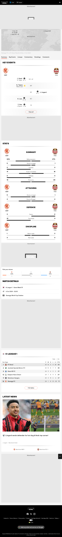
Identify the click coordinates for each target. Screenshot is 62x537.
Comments (46, 57)
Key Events (12, 57)
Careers (28, 518)
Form (54, 359)
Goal (10, 533)
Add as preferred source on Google (32, 527)
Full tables (31, 388)
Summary (4, 57)
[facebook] (27, 514)
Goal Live (51, 518)
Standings (37, 57)
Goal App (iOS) (44, 518)
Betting (56, 518)
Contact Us (6, 518)
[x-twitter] (31, 514)
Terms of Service (13, 518)
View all (31, 112)
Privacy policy (22, 518)
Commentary (28, 57)
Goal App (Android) (35, 518)
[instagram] (34, 514)
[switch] (57, 359)
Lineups (20, 57)
